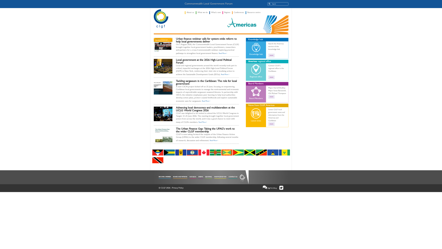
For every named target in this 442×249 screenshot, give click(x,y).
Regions (227, 13)
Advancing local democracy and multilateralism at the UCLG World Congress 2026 (205, 109)
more (271, 55)
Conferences (239, 13)
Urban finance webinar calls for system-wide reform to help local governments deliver (206, 40)
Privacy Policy (177, 188)
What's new (216, 13)
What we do (203, 13)
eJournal (208, 177)
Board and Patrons (180, 177)
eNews (200, 177)
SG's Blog (193, 177)
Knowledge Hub (220, 177)
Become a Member (165, 177)
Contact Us (233, 177)
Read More (222, 53)
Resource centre (253, 13)
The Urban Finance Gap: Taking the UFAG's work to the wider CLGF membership (205, 130)
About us (190, 13)
